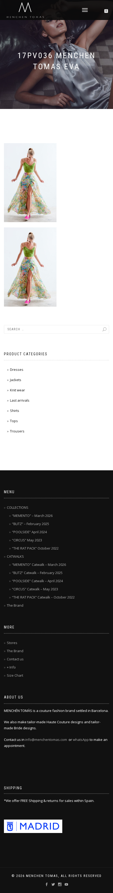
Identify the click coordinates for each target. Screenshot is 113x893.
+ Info (11, 667)
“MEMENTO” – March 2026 (32, 515)
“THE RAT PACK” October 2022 (35, 548)
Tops (14, 420)
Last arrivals (19, 400)
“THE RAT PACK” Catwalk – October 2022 (43, 597)
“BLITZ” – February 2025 (30, 523)
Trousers (17, 431)
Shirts (14, 410)
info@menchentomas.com (46, 739)
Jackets (15, 379)
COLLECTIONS (17, 507)
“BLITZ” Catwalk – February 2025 (37, 572)
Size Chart (15, 675)
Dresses (16, 369)
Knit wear (17, 390)
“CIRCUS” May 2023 (27, 540)
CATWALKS (15, 556)
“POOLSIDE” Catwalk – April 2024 (37, 580)
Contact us (15, 659)
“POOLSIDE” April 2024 (29, 532)
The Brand (15, 605)
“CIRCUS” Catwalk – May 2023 (35, 589)
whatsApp (81, 739)
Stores (12, 642)
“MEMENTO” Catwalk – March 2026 (39, 564)
